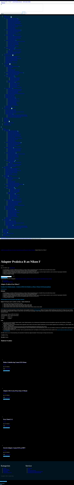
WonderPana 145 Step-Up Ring (11, 59)
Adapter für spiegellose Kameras (11, 18)
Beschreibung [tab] (5, 280)
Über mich (5, 234)
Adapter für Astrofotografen (10, 166)
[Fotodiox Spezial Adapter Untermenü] (15, 160)
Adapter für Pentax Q (12, 28)
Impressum (30, 468)
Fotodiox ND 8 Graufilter (14, 79)
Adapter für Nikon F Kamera (13, 31)
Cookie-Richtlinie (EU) (7, 472)
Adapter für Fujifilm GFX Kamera (14, 37)
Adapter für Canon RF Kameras (14, 19)
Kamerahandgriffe (8, 65)
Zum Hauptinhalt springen (5, 0)
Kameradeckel (10, 67)
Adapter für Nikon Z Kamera (13, 20)
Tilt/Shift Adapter (11, 48)
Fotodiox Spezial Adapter (10, 47)
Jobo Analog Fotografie (9, 95)
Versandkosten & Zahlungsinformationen (35, 471)
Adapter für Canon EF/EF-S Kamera (14, 30)
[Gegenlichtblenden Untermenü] (12, 88)
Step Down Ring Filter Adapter (13, 73)
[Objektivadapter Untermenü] (11, 17)
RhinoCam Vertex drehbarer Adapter (14, 51)
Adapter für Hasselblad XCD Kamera (15, 36)
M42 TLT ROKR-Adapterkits (15, 49)
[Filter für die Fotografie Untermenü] (14, 187)
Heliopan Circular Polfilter (15, 83)
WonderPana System (8, 54)
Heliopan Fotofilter (11, 81)
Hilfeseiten (6, 121)
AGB (29, 469)
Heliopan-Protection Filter (15, 85)
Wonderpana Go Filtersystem (13, 216)
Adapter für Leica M (11, 24)
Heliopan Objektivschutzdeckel (13, 71)
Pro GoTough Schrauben (12, 103)
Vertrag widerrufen (7, 124)
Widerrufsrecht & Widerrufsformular (34, 472)
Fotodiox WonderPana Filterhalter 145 (12, 56)
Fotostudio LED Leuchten (10, 94)
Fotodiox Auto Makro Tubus (10, 110)
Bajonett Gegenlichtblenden (13, 92)
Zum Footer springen (14, 0)
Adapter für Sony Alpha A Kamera (14, 33)
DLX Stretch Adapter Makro (10, 109)
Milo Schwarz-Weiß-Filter (12, 80)
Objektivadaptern (37, 309)
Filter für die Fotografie (9, 75)
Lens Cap (9, 68)
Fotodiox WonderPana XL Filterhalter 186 (13, 58)
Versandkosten (12, 267)
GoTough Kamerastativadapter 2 (14, 100)
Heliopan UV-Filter (13, 84)
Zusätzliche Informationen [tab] (8, 281)
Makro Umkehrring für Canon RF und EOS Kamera (17, 114)
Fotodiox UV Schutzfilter (14, 78)
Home (4, 128)
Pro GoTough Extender (12, 101)
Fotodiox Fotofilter (11, 76)
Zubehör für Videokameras (10, 218)
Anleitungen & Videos (9, 122)
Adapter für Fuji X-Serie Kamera (14, 22)
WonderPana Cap (8, 61)
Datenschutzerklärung (32, 470)
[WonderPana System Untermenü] (12, 55)
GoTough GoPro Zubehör (10, 97)
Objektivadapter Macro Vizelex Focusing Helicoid (14, 111)
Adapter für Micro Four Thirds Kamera (15, 25)
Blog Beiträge (5, 231)
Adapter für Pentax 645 (12, 39)
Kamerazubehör (8, 106)
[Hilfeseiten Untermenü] (9, 121)
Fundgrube (5, 229)
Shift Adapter (10, 50)
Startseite (2, 238)
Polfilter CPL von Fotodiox (15, 77)
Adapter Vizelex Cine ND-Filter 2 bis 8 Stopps (16, 41)
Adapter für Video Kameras (10, 40)
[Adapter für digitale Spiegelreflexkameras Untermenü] (21, 142)
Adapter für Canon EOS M (13, 26)
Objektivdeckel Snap (11, 69)
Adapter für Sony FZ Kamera (13, 46)
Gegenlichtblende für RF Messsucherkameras (16, 93)
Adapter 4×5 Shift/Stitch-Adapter (14, 52)
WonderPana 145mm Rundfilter (11, 57)
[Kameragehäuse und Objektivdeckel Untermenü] (19, 66)
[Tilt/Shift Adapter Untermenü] (14, 161)
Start (2, 250)
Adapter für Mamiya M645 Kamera (14, 38)
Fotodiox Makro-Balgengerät (10, 112)
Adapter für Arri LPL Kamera (13, 43)
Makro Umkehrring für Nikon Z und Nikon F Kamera (18, 115)
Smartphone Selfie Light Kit (10, 96)
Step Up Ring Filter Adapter (13, 74)
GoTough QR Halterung (12, 99)
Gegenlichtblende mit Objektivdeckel (14, 90)
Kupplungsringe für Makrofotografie (14, 116)
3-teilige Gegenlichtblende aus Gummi (15, 89)
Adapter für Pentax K (12, 32)
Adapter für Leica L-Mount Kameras (14, 23)
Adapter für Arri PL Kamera (13, 42)
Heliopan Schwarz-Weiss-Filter (16, 87)
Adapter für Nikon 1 (11, 27)
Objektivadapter (7, 16)
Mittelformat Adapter (9, 35)
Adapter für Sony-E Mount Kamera (14, 21)
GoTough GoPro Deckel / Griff (13, 98)
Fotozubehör (6, 63)
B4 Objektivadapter (11, 45)
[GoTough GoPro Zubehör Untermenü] (15, 209)
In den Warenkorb (4, 277)
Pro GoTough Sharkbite (12, 102)
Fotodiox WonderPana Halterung (11, 60)
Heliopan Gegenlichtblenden (13, 91)
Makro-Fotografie (7, 108)
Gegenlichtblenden (8, 88)
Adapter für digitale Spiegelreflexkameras (13, 29)
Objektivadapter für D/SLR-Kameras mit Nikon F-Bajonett (12, 299)
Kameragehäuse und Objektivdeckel (12, 66)
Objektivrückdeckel (11, 70)
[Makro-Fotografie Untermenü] (11, 108)
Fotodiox (50, 278)
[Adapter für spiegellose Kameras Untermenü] (17, 18)
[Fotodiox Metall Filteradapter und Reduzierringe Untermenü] (23, 184)
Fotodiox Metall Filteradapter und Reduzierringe (14, 72)
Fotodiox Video (6, 230)
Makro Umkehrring (9, 113)
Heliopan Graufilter (13, 86)
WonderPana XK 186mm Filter (11, 62)
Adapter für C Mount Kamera (13, 44)
